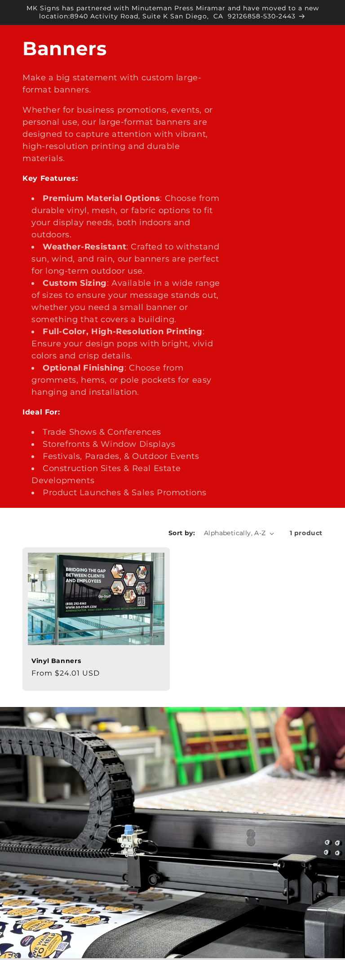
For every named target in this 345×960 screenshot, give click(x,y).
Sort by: (181, 533)
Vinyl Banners (56, 660)
